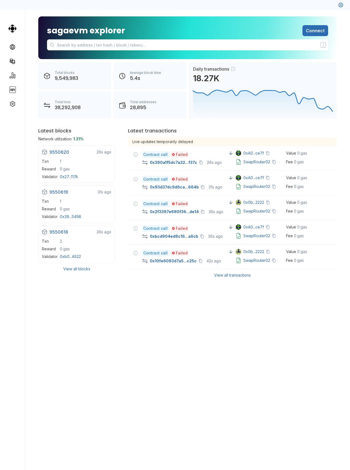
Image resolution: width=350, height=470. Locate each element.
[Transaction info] (135, 154)
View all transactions (232, 275)
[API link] (12, 89)
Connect (315, 30)
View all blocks (76, 268)
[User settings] (340, 5)
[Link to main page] (12, 28)
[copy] (202, 162)
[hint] (233, 69)
